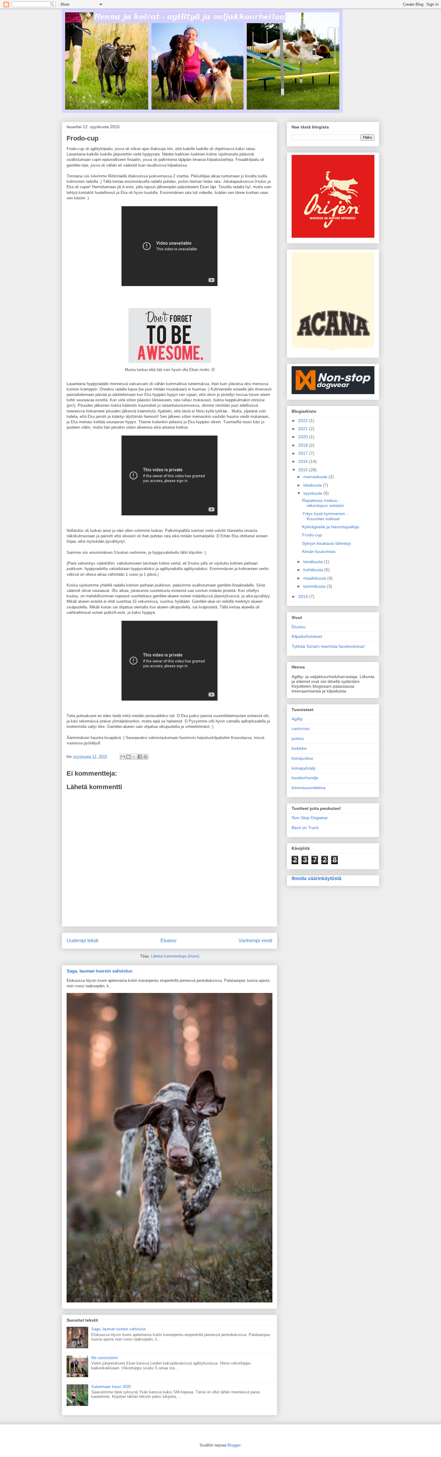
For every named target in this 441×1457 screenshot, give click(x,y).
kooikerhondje (305, 777)
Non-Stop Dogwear (310, 817)
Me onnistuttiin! (104, 1358)
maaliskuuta (315, 578)
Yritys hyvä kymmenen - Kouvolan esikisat (325, 516)
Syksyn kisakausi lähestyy (326, 543)
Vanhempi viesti (255, 940)
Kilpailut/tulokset (307, 636)
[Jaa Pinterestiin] (145, 757)
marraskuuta (315, 476)
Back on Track (305, 827)
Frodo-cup (312, 534)
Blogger (233, 1445)
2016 (303, 461)
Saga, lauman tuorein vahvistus (99, 970)
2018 (303, 445)
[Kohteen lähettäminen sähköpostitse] (123, 757)
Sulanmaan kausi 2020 (111, 1386)
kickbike (299, 748)
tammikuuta (315, 586)
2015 (303, 469)
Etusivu (168, 940)
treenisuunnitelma (309, 787)
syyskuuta (313, 493)
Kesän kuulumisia (318, 551)
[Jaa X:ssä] (134, 757)
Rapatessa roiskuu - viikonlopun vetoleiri (323, 503)
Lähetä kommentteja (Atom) (175, 956)
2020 (303, 436)
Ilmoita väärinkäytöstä (316, 878)
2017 (303, 453)
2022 (303, 420)
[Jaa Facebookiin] (140, 757)
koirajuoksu (302, 758)
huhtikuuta (313, 569)
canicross (301, 728)
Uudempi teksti (82, 940)
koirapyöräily (304, 768)
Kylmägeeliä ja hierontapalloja (330, 526)
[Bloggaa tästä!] (128, 757)
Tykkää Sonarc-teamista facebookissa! (328, 646)
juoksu (298, 738)
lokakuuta (313, 485)
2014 (303, 596)
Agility (297, 718)
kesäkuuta (313, 561)
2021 (303, 428)
